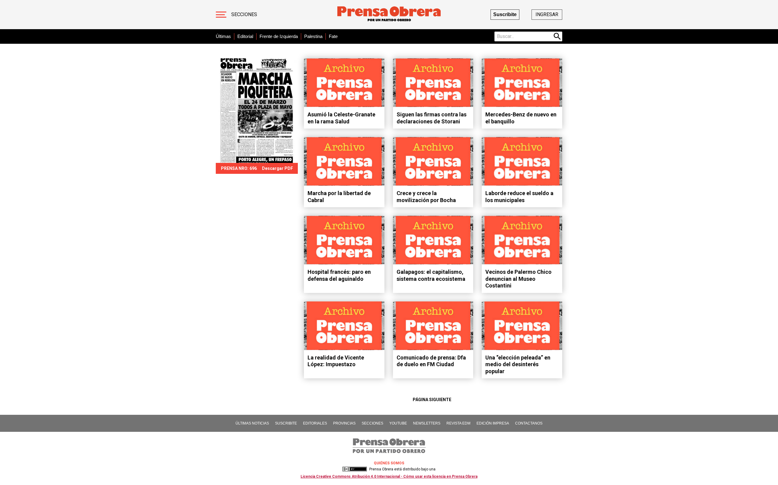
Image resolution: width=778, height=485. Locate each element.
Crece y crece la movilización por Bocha (426, 196)
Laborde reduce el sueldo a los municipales (519, 196)
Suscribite (505, 14)
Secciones (244, 14)
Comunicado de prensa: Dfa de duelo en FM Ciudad (431, 361)
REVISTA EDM (458, 423)
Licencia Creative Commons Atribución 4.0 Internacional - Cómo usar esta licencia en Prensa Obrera (389, 476)
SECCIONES (372, 423)
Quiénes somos (389, 463)
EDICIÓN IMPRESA (493, 423)
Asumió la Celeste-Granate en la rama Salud (341, 118)
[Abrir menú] (221, 15)
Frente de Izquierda (279, 36)
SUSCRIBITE (286, 423)
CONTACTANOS (528, 423)
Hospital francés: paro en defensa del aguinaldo (339, 275)
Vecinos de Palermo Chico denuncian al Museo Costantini (518, 279)
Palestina (313, 36)
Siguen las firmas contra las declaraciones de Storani (431, 118)
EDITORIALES (315, 423)
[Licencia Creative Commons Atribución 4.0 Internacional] (355, 469)
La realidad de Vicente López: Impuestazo (336, 361)
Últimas (223, 36)
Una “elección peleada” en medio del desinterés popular (517, 364)
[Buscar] (557, 36)
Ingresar (546, 14)
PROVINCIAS (344, 423)
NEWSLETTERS (426, 423)
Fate (333, 36)
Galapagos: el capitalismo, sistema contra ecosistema (431, 275)
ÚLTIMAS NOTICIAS (252, 423)
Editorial (245, 36)
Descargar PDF (277, 168)
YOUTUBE (398, 423)
